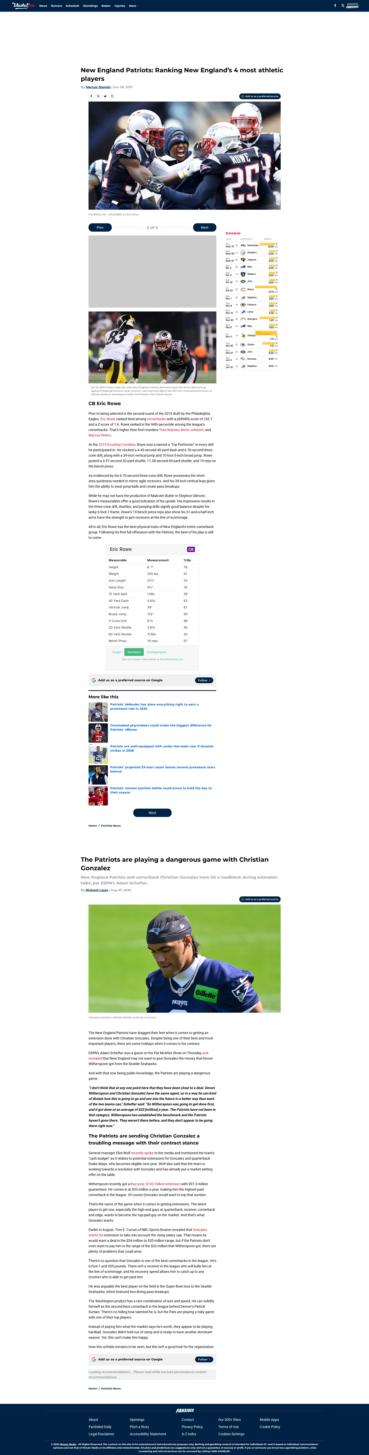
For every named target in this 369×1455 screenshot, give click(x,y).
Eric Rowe (107, 419)
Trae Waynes (169, 430)
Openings (137, 1420)
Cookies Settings (231, 1434)
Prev (100, 227)
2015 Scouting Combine (117, 444)
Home (93, 825)
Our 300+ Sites (229, 1420)
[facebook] (335, 5)
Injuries (119, 6)
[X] (342, 5)
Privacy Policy (192, 1427)
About (93, 1420)
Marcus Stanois (98, 87)
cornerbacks (156, 419)
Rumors (56, 6)
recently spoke (142, 1153)
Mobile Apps (269, 1420)
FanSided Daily (100, 1427)
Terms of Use (228, 1427)
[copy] (112, 96)
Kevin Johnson (192, 430)
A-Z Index (189, 1434)
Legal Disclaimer (101, 1434)
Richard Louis (97, 890)
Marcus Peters (100, 435)
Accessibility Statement (148, 1434)
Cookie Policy (270, 1427)
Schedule (72, 6)
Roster (106, 6)
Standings (90, 6)
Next (204, 227)
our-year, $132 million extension (156, 1184)
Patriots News (111, 825)
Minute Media (68, 1444)
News (43, 6)
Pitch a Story (139, 1427)
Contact (188, 1420)
